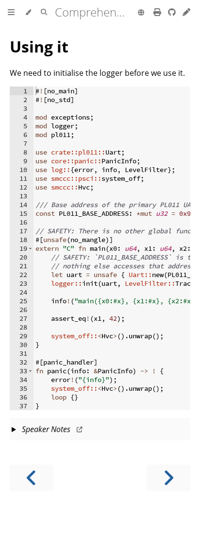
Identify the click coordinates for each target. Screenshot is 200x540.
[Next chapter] (168, 478)
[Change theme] (28, 12)
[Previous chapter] (31, 478)
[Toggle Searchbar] (44, 12)
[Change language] (141, 13)
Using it (39, 46)
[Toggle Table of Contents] (11, 12)
